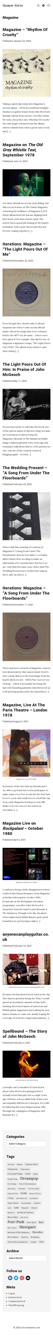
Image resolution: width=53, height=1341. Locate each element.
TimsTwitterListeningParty (18, 1242)
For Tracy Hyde (33, 1189)
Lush (16, 1207)
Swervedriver (13, 1237)
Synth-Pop (24, 1237)
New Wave (24, 1217)
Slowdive (37, 1232)
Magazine (25, 1208)
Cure (27, 1173)
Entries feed (14, 1297)
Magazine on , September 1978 (22, 150)
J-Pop (10, 1198)
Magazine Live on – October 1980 (23, 828)
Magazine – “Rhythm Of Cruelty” (25, 32)
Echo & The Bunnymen (27, 1184)
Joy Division (34, 1198)
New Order (13, 1217)
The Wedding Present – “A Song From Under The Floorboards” (26, 473)
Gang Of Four (13, 1193)
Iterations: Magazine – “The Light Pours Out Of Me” (25, 249)
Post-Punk (16, 1222)
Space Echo (13, 5)
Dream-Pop (12, 1179)
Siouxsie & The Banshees (19, 1232)
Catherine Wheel (31, 1164)
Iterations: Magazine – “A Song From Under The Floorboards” (26, 593)
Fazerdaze (21, 1189)
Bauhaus (19, 1164)
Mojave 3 (11, 1213)
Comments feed (16, 1301)
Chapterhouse (24, 1169)
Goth (24, 1193)
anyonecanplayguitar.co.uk (26, 936)
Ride (41, 1222)
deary (35, 1174)
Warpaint (33, 1242)
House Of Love (35, 1193)
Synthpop (35, 1237)
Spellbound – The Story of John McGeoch (25, 1033)
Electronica (12, 1189)
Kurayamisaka (26, 1203)
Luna (9, 1208)
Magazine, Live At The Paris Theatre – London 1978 (25, 710)
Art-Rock (11, 1164)
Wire (41, 1242)
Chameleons (13, 1169)
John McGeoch (21, 1198)
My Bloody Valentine (25, 1212)
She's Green (12, 1228)
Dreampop (29, 1178)
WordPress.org (16, 1305)
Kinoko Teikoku (13, 1203)
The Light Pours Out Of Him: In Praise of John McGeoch (24, 369)
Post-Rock (31, 1222)
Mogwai (34, 1208)
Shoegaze (27, 1227)
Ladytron (37, 1203)
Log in (11, 1293)
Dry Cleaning (12, 1184)
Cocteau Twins (15, 1173)
